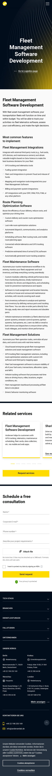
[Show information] (41, 566)
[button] (47, 3)
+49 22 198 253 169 (10, 671)
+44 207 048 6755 (34, 695)
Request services (26, 473)
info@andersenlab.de (16, 729)
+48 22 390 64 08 (33, 671)
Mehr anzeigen (38, 702)
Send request (26, 574)
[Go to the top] (46, 722)
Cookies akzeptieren (26, 763)
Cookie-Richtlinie (16, 750)
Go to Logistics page (28, 71)
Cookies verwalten (26, 770)
